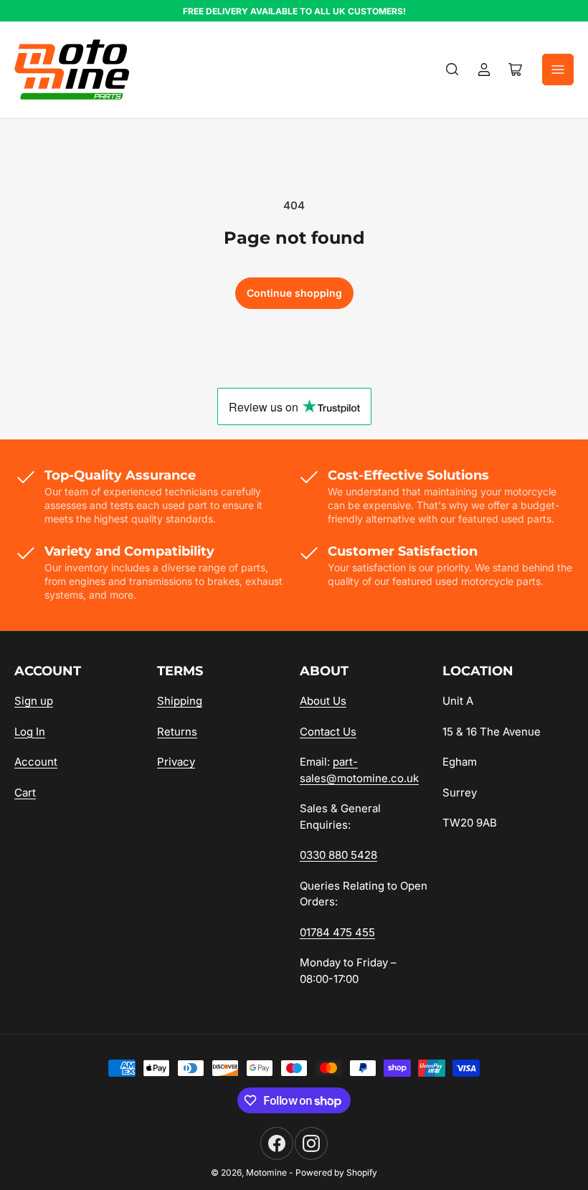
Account (35, 761)
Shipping (179, 701)
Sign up (33, 701)
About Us (323, 701)
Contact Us (328, 731)
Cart (25, 792)
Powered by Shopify (336, 1172)
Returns (177, 731)
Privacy (176, 761)
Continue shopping (294, 293)
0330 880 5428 (338, 855)
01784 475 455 (337, 932)
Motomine (266, 1172)
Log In (29, 731)
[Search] (452, 69)
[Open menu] (558, 69)
